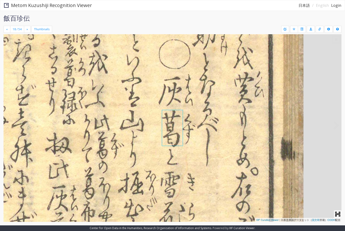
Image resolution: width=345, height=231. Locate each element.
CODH (331, 220)
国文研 (316, 220)
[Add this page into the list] (294, 29)
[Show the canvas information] (320, 29)
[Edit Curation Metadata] (285, 29)
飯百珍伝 (17, 18)
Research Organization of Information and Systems (177, 228)
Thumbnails (42, 29)
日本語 (304, 5)
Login (336, 5)
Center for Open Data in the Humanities (116, 228)
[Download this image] (311, 29)
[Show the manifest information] (329, 29)
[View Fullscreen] (9, 54)
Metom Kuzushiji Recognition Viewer (51, 5)
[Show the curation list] (302, 29)
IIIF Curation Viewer (267, 220)
